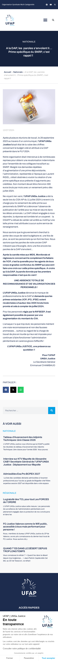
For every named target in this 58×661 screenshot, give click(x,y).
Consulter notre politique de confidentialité (22, 648)
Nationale (29, 41)
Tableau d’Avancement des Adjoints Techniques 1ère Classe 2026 (22, 438)
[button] (45, 20)
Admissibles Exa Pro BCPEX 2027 (21, 474)
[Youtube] (51, 4)
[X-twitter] (55, 4)
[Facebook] (46, 4)
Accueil (7, 72)
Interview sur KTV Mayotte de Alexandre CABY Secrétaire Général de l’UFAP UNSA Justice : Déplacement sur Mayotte (26, 462)
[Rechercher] (51, 410)
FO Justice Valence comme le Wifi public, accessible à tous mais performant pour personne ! (25, 526)
